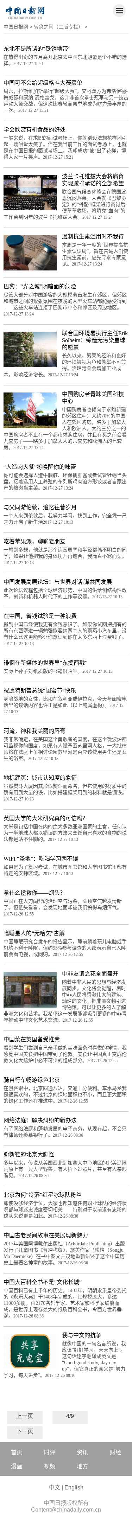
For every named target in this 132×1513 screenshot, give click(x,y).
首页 (16, 1452)
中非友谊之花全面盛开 (90, 974)
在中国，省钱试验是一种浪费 (40, 616)
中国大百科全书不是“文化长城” (43, 1282)
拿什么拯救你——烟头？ (34, 893)
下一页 (24, 1431)
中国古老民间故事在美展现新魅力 (46, 1235)
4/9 (70, 1416)
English (73, 1487)
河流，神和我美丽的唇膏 (34, 731)
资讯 (82, 1452)
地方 (82, 1466)
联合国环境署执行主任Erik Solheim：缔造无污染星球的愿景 (95, 340)
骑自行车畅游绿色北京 (32, 1080)
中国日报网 (16, 27)
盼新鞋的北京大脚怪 (29, 1154)
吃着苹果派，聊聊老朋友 (34, 541)
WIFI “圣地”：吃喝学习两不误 (41, 859)
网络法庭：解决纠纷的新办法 (40, 1120)
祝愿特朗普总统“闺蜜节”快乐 (40, 691)
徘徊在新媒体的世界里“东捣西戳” (45, 663)
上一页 (24, 1416)
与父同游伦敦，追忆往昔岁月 (40, 507)
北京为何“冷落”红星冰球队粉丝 (43, 1195)
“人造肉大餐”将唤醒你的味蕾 (40, 467)
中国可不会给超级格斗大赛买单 (43, 83)
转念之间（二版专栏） (58, 27)
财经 (115, 1452)
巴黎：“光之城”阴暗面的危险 (40, 286)
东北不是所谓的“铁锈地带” (37, 49)
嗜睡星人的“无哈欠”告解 (34, 933)
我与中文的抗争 (81, 1335)
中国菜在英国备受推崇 (32, 1039)
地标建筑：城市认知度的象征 (40, 778)
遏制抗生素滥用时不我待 (93, 237)
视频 (49, 1466)
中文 (54, 1487)
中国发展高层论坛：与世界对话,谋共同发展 (58, 582)
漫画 (16, 1466)
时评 (49, 1452)
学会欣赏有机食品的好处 (34, 130)
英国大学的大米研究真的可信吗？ (46, 818)
